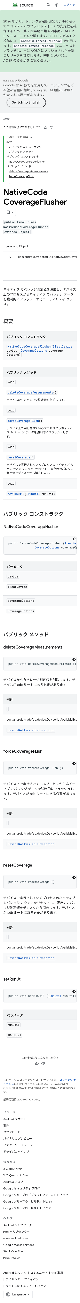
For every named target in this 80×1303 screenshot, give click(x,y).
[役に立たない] (51, 127)
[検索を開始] (48, 4)
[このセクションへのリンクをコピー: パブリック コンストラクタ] (67, 514)
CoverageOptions (34, 350)
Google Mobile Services (18, 1245)
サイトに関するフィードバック (26, 1285)
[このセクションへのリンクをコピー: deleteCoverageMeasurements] (67, 647)
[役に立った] (45, 127)
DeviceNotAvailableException (31, 730)
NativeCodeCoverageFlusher (29, 346)
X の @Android (13, 1169)
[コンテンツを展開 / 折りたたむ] (31, 137)
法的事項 (57, 1272)
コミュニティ (38, 1272)
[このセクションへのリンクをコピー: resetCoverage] (36, 865)
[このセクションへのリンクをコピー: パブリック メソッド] (53, 635)
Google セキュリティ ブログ (21, 1188)
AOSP (6, 119)
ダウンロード (12, 1132)
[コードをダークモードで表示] (74, 538)
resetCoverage (19, 457)
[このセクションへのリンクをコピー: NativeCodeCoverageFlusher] (62, 527)
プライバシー (32, 1279)
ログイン (69, 5)
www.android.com (15, 1238)
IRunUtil (33, 494)
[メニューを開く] (6, 5)
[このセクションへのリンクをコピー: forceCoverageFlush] (46, 751)
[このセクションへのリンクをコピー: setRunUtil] (26, 979)
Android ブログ (13, 1182)
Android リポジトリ (16, 1119)
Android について (14, 1272)
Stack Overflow (13, 1251)
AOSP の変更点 (14, 61)
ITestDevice (62, 346)
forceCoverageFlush (23, 421)
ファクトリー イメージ (18, 1145)
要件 (6, 1125)
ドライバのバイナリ (16, 1152)
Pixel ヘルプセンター (16, 1232)
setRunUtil (16, 494)
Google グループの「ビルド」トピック (28, 1201)
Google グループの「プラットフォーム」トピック (35, 1195)
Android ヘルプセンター (19, 1225)
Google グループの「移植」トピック (27, 1208)
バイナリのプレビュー (17, 1138)
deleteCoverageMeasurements (30, 392)
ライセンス (13, 1279)
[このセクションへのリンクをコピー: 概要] (17, 321)
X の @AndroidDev (15, 1175)
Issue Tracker (11, 1258)
